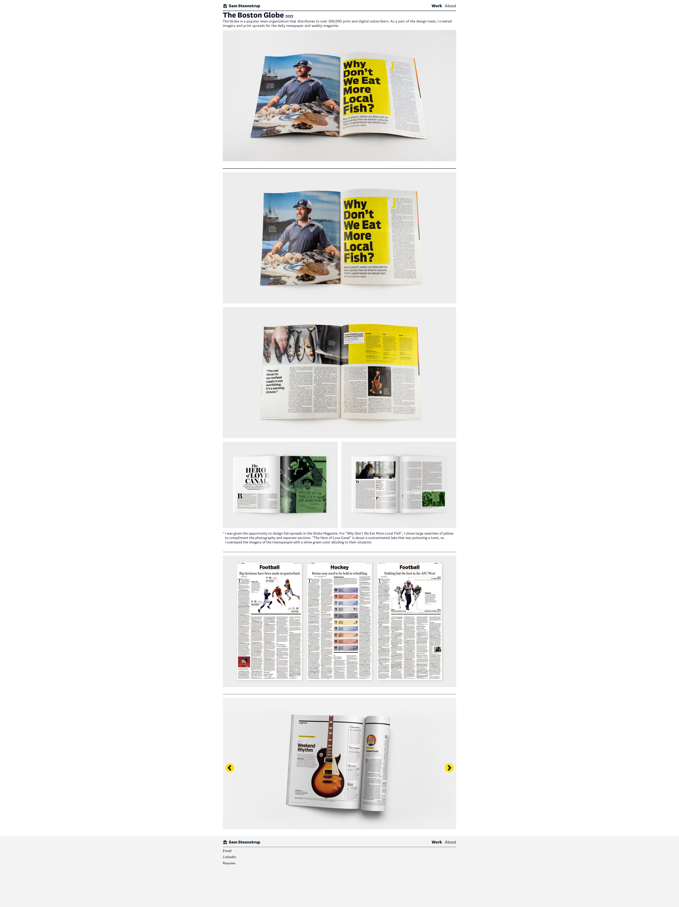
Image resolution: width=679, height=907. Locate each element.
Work (437, 6)
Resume (229, 863)
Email (227, 851)
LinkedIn (229, 857)
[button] (230, 796)
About (450, 6)
